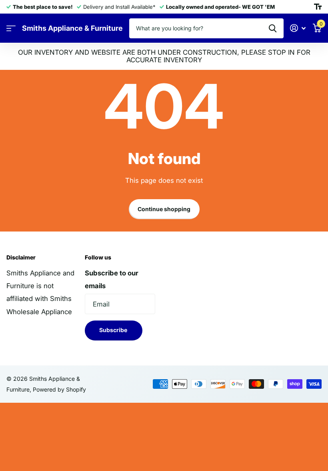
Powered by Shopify (59, 389)
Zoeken (273, 28)
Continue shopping (164, 209)
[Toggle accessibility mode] (318, 7)
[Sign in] (298, 28)
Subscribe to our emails (111, 279)
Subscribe (113, 330)
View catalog (11, 28)
